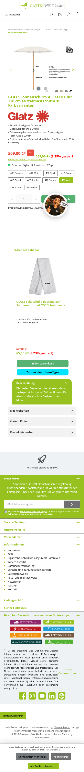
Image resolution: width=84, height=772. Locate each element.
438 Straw (15, 187)
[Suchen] (51, 14)
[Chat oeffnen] (55, 205)
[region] (42, 69)
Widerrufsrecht (17, 562)
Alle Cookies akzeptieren (43, 766)
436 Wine (66, 180)
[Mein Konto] (68, 14)
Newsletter (14, 581)
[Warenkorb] (77, 14)
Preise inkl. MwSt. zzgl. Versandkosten (27, 159)
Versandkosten (62, 727)
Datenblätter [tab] (19, 421)
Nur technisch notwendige (32, 756)
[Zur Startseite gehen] (42, 5)
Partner (12, 585)
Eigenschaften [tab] (19, 410)
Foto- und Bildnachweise (22, 577)
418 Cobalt (16, 180)
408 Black (50, 173)
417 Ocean (66, 173)
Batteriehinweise (18, 574)
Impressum (14, 550)
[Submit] (72, 504)
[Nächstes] (73, 69)
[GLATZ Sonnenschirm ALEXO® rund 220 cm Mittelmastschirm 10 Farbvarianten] (42, 69)
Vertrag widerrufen (13, 715)
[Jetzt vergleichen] (60, 14)
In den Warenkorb (42, 363)
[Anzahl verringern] (12, 199)
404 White (34, 173)
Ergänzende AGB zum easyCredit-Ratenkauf (34, 558)
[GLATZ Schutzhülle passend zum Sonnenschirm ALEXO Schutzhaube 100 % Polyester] (42, 276)
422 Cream (50, 180)
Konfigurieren (61, 756)
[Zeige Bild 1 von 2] (38, 88)
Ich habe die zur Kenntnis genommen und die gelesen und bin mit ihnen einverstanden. (43, 512)
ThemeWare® (42, 737)
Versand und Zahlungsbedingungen (29, 569)
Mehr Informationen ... (51, 749)
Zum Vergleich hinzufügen (43, 372)
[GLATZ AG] (42, 116)
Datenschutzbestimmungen (33, 511)
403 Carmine (17, 173)
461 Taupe (32, 187)
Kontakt (12, 589)
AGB (10, 514)
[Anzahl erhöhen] (36, 199)
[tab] (42, 391)
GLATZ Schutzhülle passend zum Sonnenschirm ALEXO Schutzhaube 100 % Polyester (40, 303)
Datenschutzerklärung (21, 566)
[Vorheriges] (11, 69)
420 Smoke (33, 180)
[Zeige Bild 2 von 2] (45, 88)
